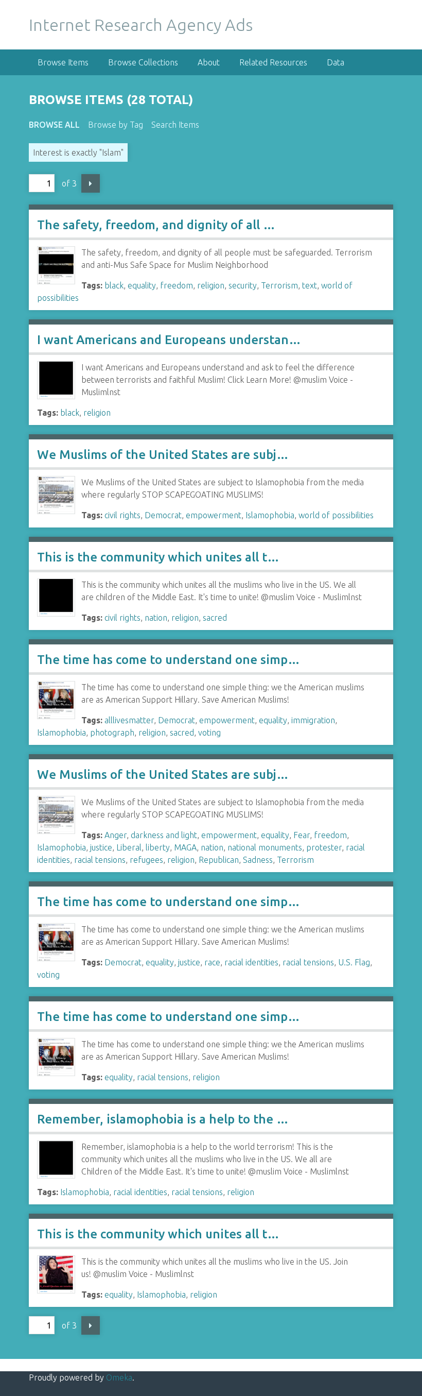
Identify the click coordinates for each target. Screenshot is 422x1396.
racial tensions (100, 859)
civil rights (122, 515)
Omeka (119, 1377)
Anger (115, 835)
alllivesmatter (129, 720)
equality (142, 285)
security (242, 285)
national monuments (264, 847)
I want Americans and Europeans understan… (169, 340)
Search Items (175, 124)
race (212, 962)
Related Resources (273, 62)
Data (335, 62)
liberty (158, 847)
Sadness (258, 859)
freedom (176, 285)
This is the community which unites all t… (158, 557)
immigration (313, 720)
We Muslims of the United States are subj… (163, 455)
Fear (301, 835)
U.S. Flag (354, 962)
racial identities (251, 962)
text (309, 285)
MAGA (185, 847)
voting (209, 732)
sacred (215, 617)
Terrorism (279, 285)
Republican (219, 859)
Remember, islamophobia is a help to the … (163, 1119)
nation (156, 617)
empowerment (213, 515)
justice (101, 847)
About (209, 62)
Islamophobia (269, 515)
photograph (112, 732)
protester (324, 847)
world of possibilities (336, 515)
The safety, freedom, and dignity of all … (156, 225)
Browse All (54, 124)
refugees (146, 859)
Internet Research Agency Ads (141, 24)
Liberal (129, 847)
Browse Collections (143, 62)
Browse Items (63, 62)
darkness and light (164, 835)
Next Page (90, 183)
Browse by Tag (115, 124)
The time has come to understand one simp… (168, 660)
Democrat (163, 515)
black (114, 285)
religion (210, 285)
